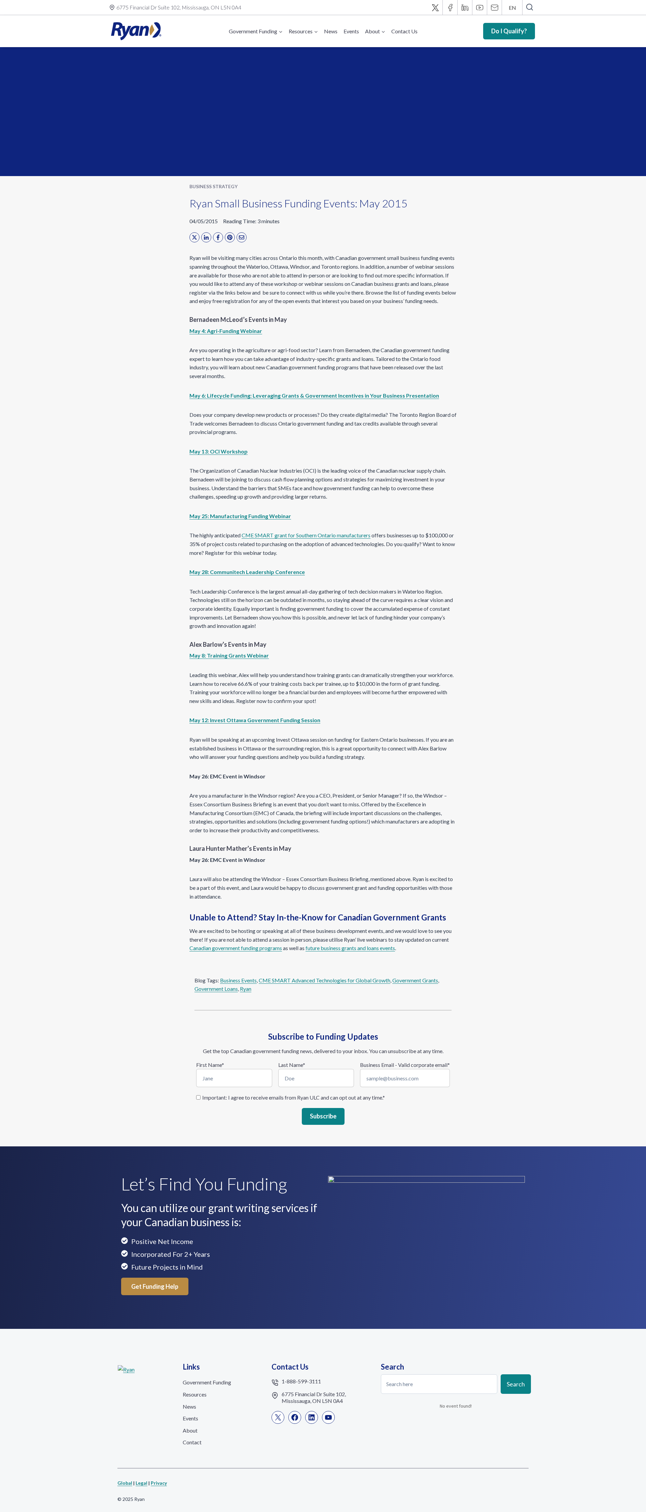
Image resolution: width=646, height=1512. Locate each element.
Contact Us (404, 31)
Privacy (159, 1483)
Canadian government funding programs (235, 948)
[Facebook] (450, 7)
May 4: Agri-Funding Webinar (225, 331)
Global (124, 1483)
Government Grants (415, 980)
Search (516, 1384)
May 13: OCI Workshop (218, 451)
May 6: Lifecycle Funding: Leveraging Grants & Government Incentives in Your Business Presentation (314, 395)
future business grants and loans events (350, 948)
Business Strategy (213, 186)
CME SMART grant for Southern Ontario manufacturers (306, 535)
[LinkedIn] (206, 237)
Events (351, 31)
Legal (141, 1483)
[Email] (494, 7)
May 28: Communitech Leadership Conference (247, 572)
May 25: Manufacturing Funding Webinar (240, 516)
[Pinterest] (230, 237)
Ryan (245, 988)
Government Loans (216, 988)
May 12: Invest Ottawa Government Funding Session (254, 720)
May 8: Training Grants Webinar (229, 655)
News (330, 31)
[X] (435, 7)
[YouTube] (479, 7)
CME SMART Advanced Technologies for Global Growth (324, 980)
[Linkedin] (465, 7)
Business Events (238, 980)
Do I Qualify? (509, 31)
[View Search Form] (529, 7)
